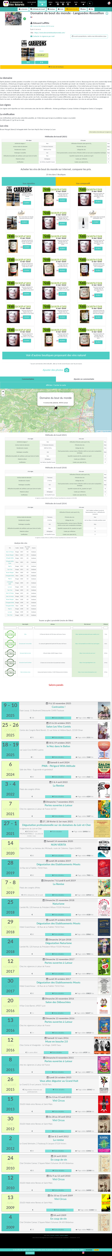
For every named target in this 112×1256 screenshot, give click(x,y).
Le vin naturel (32, 2)
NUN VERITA (58, 845)
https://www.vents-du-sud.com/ (87, 653)
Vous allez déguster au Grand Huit (59, 1081)
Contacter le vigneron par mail (43, 36)
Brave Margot (10, 555)
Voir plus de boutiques (57, 67)
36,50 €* (62, 270)
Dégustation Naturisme (58, 943)
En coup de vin (59, 1160)
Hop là (10, 578)
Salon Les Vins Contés (58, 726)
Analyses (52, 9)
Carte (76, 2)
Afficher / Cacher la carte (56, 385)
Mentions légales (64, 1235)
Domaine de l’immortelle (25, 643)
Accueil (52, 1235)
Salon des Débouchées (58, 1002)
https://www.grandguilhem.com (87, 662)
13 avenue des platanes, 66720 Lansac (43, 26)
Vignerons (42, 2)
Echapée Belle (10, 558)
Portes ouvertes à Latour (58, 805)
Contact (83, 2)
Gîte (91, 9)
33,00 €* (98, 295)
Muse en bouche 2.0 (56, 1041)
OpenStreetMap (107, 431)
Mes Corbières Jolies (25, 672)
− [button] (3, 394)
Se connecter (30, 1253)
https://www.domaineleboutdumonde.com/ (49, 33)
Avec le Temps (10, 552)
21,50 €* (62, 294)
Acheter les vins (73, 9)
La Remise (58, 786)
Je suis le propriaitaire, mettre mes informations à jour (89, 36)
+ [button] (3, 391)
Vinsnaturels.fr (14, 3)
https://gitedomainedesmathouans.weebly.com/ (87, 634)
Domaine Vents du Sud (25, 653)
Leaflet (99, 431)
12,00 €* (98, 270)
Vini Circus (59, 1101)
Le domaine (23, 9)
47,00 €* (98, 248)
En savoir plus (89, 1249)
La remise (58, 1140)
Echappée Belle (10, 575)
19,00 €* (24, 222)
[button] (90, 3)
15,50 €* (27, 270)
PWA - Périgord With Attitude (58, 766)
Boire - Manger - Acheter (63, 2)
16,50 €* (62, 200)
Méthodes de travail (38, 9)
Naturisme (58, 904)
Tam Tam (9, 569)
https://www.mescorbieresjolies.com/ (87, 672)
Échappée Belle (10, 602)
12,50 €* (27, 247)
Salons (50, 2)
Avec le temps (10, 596)
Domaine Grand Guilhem (25, 662)
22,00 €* (41, 55)
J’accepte (96, 1249)
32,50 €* (98, 342)
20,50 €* (62, 223)
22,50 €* (62, 317)
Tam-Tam (9, 615)
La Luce (10, 587)
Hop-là (10, 609)
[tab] (29, 181)
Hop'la (10, 566)
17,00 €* (96, 222)
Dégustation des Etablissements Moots (58, 864)
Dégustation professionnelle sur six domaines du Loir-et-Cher (56, 825)
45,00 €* (98, 202)
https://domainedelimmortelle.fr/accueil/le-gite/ (87, 643)
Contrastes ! (58, 707)
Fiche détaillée (59, 718)
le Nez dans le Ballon (58, 746)
